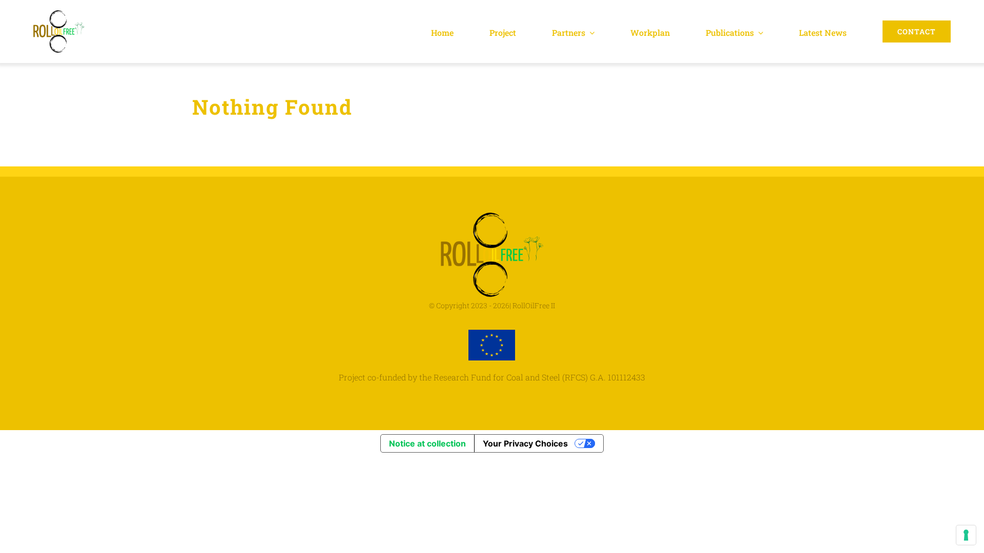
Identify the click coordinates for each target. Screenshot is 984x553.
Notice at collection (427, 443)
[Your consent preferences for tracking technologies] (966, 535)
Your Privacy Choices (525, 443)
